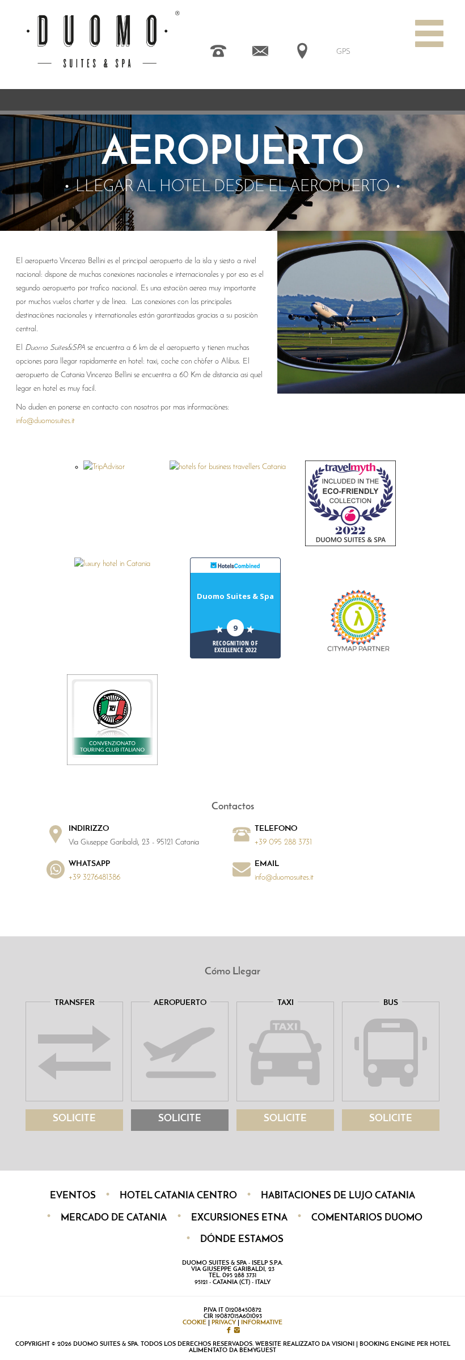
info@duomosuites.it (45, 421)
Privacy (224, 1323)
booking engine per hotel (405, 1344)
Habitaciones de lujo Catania (338, 1196)
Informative (261, 1323)
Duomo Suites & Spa (235, 596)
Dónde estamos (242, 1239)
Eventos (73, 1196)
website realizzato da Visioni (304, 1344)
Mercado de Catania (114, 1218)
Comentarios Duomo (366, 1218)
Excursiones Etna (239, 1218)
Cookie (194, 1323)
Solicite (74, 1119)
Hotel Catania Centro (178, 1196)
